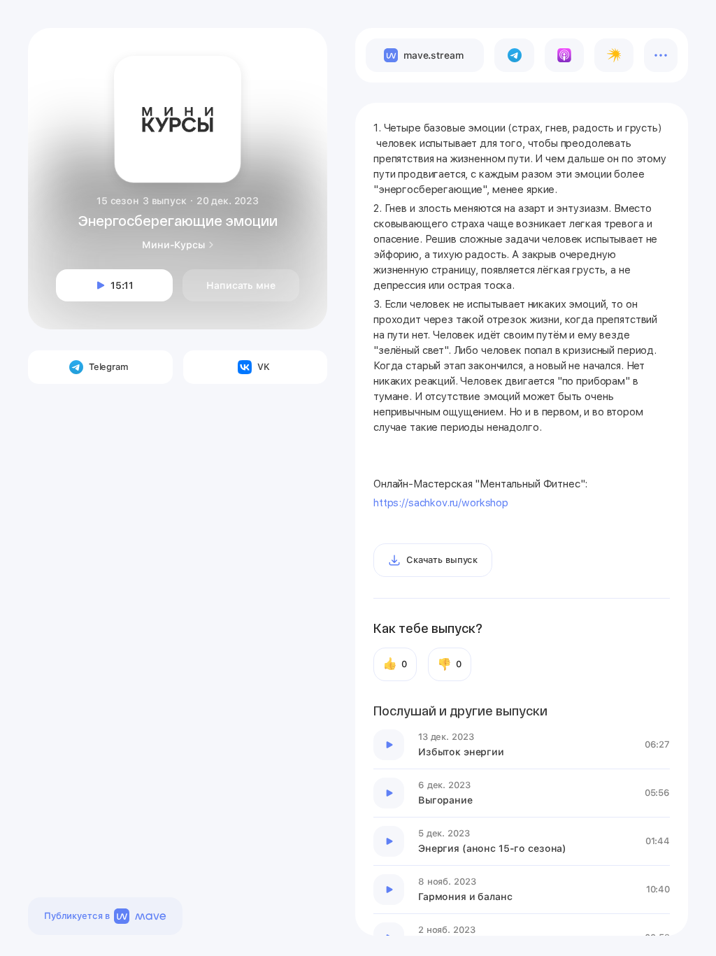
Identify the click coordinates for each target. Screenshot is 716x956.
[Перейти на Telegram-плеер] (514, 55)
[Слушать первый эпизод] (388, 744)
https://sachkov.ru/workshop (440, 503)
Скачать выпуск (442, 560)
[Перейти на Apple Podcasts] (564, 55)
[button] (300, 54)
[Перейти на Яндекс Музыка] (613, 55)
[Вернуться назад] (57, 57)
